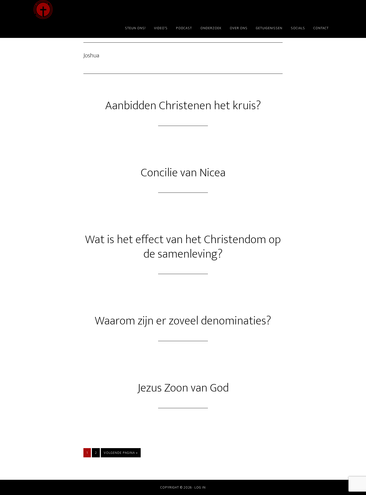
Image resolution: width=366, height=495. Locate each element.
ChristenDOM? (78, 9)
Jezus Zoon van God (183, 388)
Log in (200, 487)
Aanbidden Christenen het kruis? (183, 106)
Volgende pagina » (121, 453)
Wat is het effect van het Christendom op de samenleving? (183, 247)
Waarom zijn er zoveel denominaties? (183, 321)
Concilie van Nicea (183, 173)
